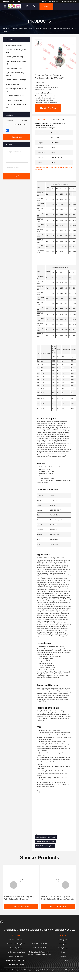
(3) (15, 96)
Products (13, 28)
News (63, 952)
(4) (16, 62)
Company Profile (63, 940)
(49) (16, 51)
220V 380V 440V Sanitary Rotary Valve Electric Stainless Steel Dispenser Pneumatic (57, 898)
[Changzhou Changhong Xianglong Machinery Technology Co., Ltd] (14, 6)
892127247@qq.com (51, 1)
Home (5, 28)
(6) (15, 68)
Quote (46, 6)
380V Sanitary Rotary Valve (45, 846)
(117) (15, 45)
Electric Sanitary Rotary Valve (45, 837)
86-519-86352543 (70, 1)
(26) (14, 57)
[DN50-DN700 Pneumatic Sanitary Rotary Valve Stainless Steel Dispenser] (21, 880)
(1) (16, 90)
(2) (15, 74)
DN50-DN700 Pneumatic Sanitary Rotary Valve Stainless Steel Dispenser (19, 898)
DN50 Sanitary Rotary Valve (45, 841)
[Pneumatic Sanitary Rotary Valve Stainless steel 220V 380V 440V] (60, 56)
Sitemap (63, 956)
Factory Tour (63, 944)
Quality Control (63, 948)
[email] (7, 130)
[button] (13, 885)
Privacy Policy (63, 960)
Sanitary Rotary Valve (25, 28)
